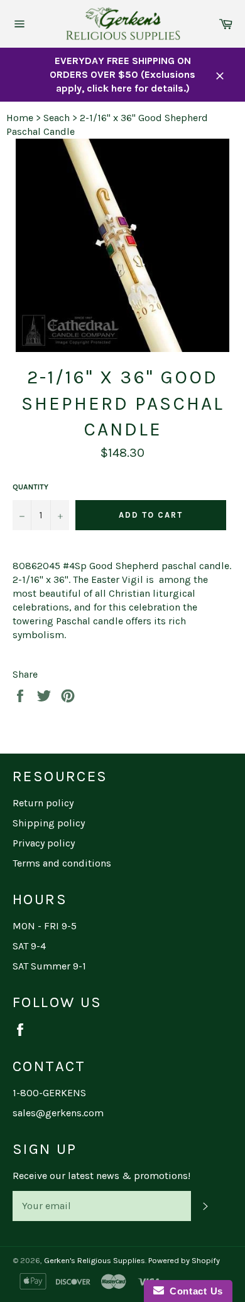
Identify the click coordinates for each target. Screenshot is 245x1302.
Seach (56, 118)
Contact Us (193, 1291)
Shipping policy (49, 823)
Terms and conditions (62, 863)
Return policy (43, 803)
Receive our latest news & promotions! (101, 1176)
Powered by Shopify (184, 1260)
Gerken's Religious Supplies (94, 1260)
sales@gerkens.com (58, 1113)
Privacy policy (44, 843)
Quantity (30, 487)
